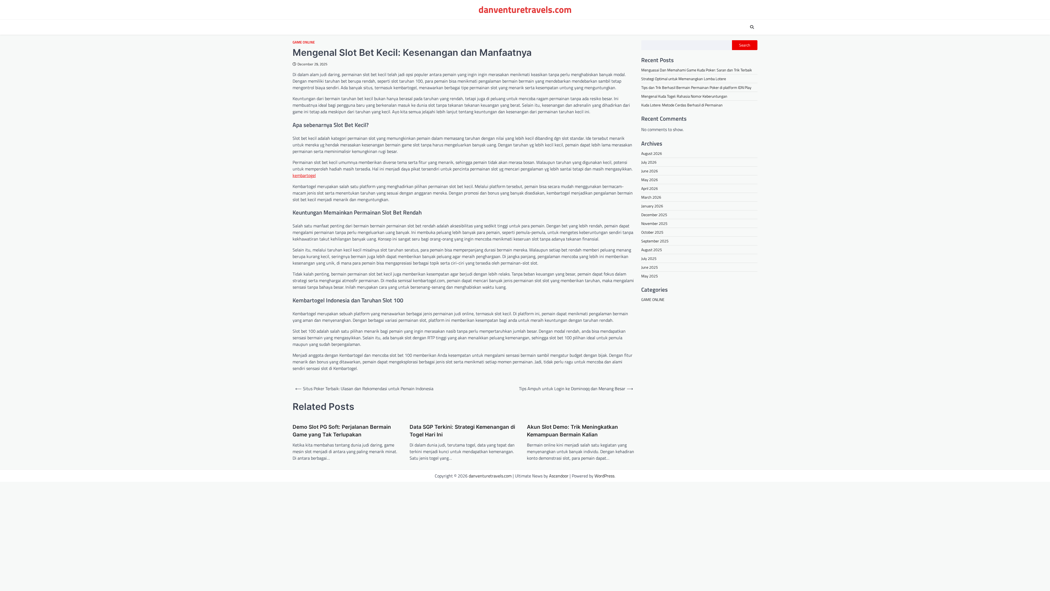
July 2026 (649, 162)
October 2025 (652, 232)
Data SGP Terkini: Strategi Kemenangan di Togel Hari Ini (462, 431)
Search (744, 45)
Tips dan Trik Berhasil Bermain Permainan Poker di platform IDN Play (696, 87)
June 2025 (649, 267)
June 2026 (649, 171)
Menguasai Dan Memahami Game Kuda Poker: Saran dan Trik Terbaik (696, 70)
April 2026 (649, 188)
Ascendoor (558, 476)
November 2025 (654, 223)
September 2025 (655, 241)
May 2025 (649, 276)
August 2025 (651, 250)
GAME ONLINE (304, 42)
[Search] (752, 27)
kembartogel (304, 175)
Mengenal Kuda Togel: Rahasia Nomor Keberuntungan (684, 96)
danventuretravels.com (525, 9)
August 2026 (651, 153)
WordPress (604, 476)
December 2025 (654, 215)
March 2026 (651, 197)
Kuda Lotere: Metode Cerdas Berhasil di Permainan (682, 105)
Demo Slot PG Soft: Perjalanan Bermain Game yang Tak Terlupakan (342, 431)
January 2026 (652, 206)
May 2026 (649, 179)
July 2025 (649, 258)
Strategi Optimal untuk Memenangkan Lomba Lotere (683, 79)
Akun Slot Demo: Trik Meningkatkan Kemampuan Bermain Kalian (572, 431)
